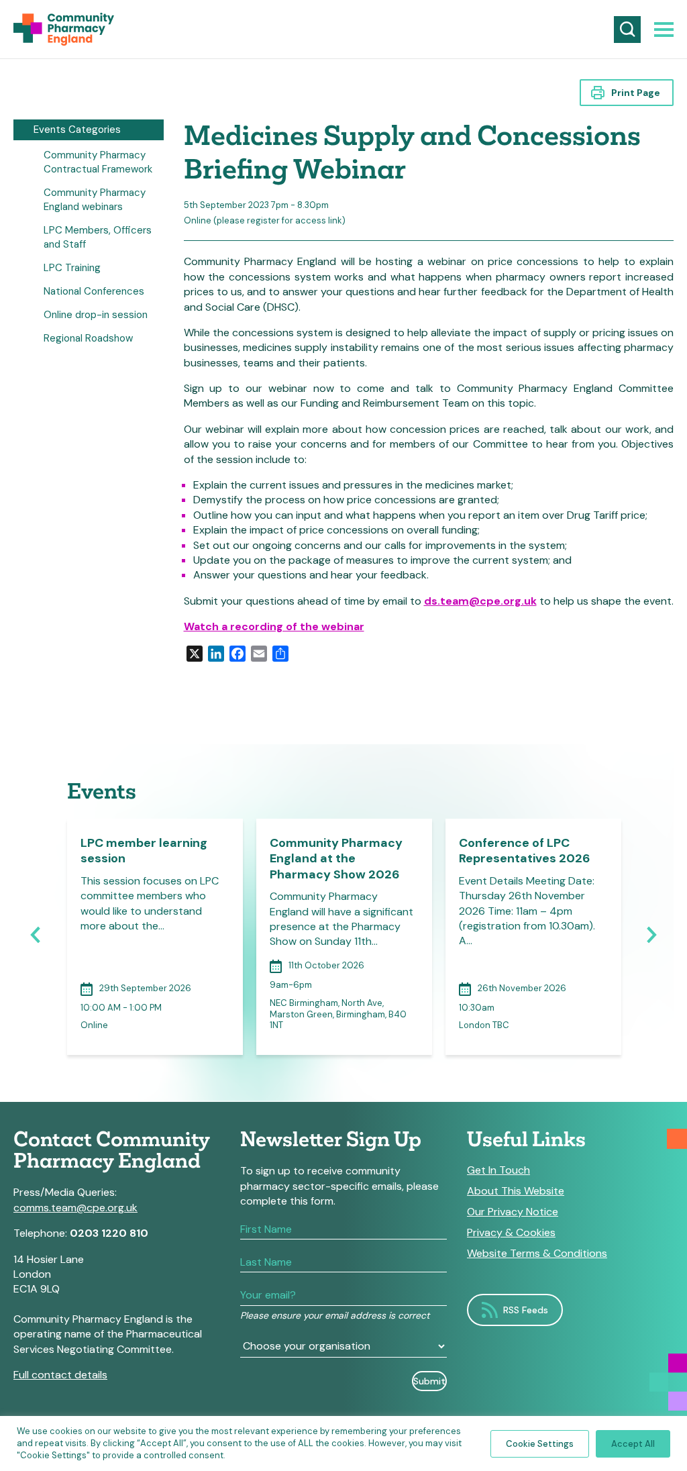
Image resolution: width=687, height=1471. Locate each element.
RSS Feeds (525, 1310)
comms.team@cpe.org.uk (75, 1208)
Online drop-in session (96, 314)
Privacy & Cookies (511, 1232)
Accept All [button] (633, 1444)
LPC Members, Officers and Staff (98, 237)
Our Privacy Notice (512, 1212)
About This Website (515, 1191)
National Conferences (94, 291)
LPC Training (72, 267)
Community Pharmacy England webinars (95, 199)
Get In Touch (498, 1170)
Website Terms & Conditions (537, 1253)
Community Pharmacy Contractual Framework (98, 162)
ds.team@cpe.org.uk (480, 601)
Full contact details (60, 1375)
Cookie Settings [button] (540, 1444)
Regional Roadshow (88, 338)
